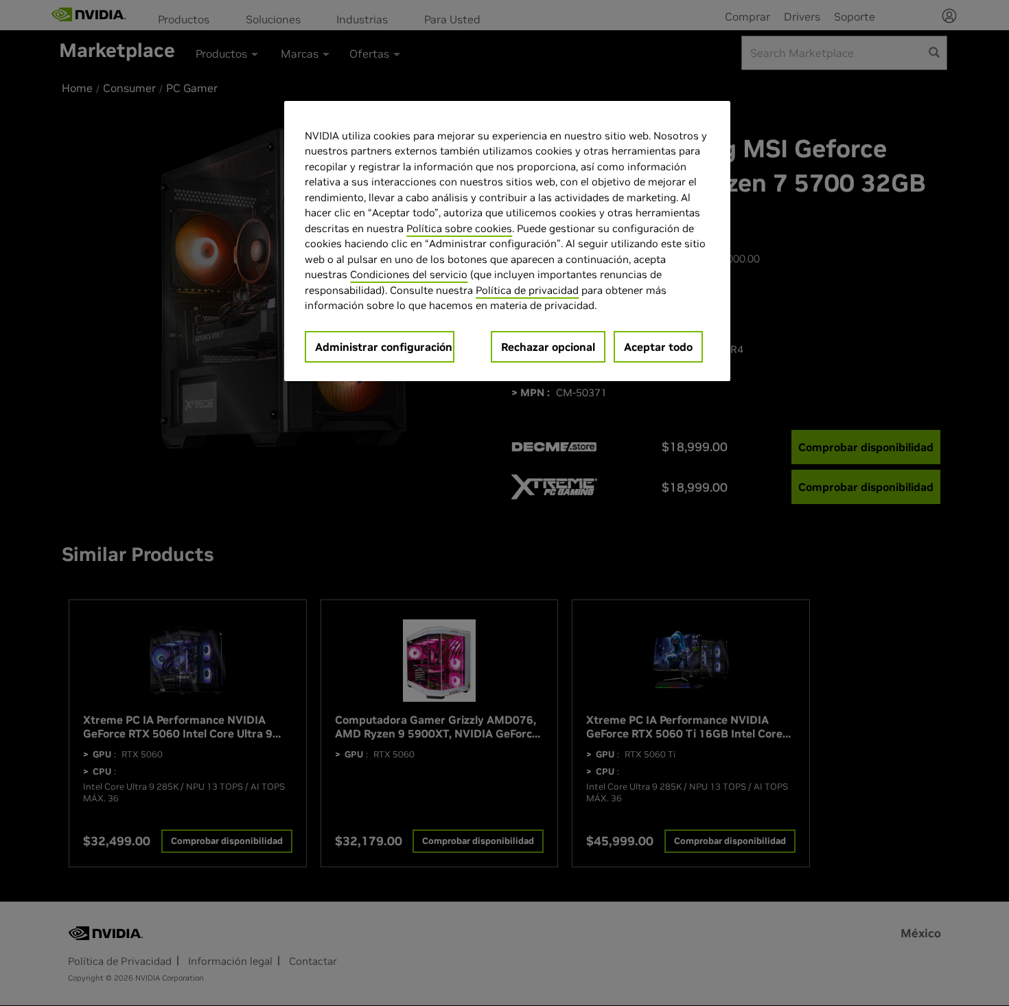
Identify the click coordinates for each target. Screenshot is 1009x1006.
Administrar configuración (383, 347)
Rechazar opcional (548, 347)
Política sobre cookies (459, 228)
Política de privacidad (527, 290)
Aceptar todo (658, 347)
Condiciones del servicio (408, 274)
